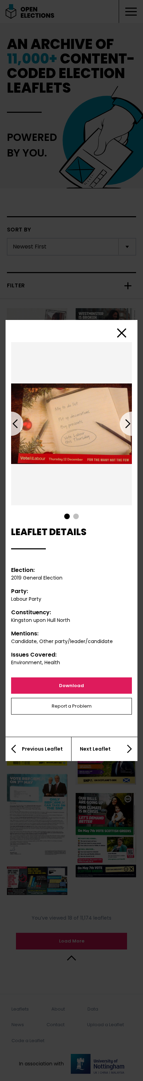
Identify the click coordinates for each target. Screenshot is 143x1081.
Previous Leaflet (42, 748)
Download (71, 685)
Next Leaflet (95, 748)
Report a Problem (72, 706)
